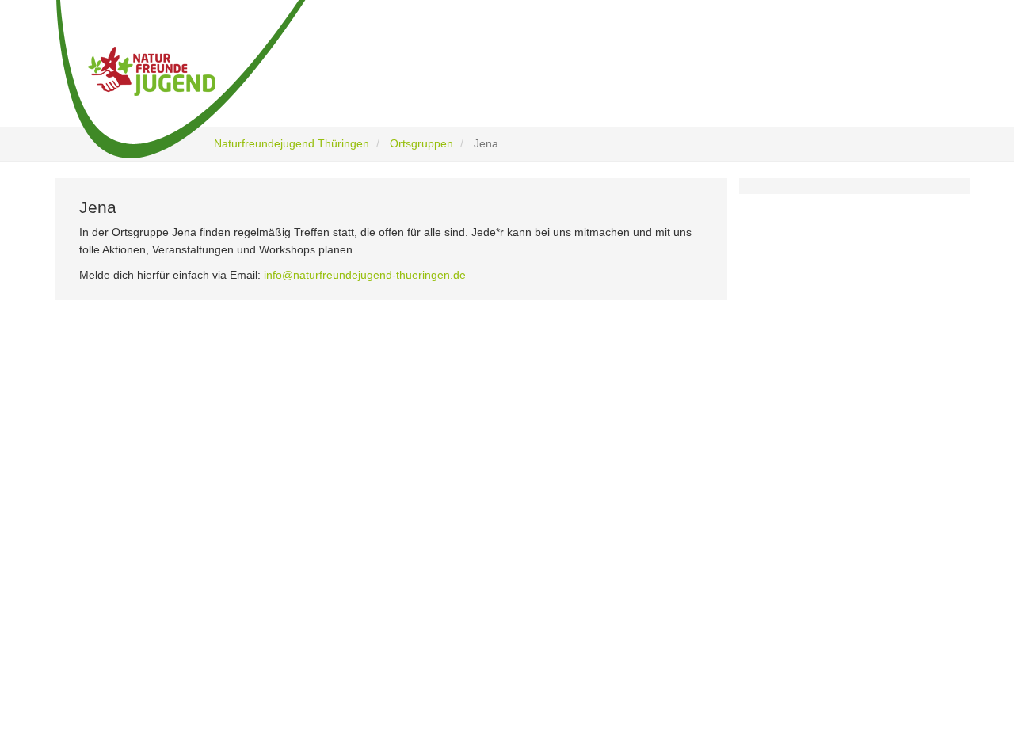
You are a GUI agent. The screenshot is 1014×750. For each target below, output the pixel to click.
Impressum (390, 610)
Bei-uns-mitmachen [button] (623, 81)
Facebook (139, 517)
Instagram (140, 550)
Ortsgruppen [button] (748, 81)
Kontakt (382, 631)
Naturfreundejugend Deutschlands (441, 547)
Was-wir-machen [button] (491, 81)
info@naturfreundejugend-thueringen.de (365, 274)
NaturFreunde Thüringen (419, 505)
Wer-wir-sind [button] (368, 81)
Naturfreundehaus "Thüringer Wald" (444, 526)
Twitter (132, 582)
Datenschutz (393, 589)
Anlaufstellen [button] (887, 81)
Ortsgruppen (421, 143)
